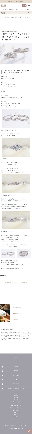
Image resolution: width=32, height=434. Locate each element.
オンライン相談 (16, 401)
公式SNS (16, 414)
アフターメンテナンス (16, 408)
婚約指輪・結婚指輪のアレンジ (16, 388)
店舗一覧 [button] (26, 9)
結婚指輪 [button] (11, 9)
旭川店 (16, 397)
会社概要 (16, 417)
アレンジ (26, 15)
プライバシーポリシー (22, 425)
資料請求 (7, 425)
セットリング (16, 375)
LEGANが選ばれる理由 (16, 405)
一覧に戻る (16, 282)
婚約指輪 (16, 366)
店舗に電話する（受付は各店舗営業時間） (16, 1)
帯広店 (16, 399)
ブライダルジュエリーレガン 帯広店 (16, 15)
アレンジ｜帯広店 (13, 31)
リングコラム (16, 412)
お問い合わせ (13, 425)
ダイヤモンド (16, 379)
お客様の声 (16, 410)
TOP (2, 15)
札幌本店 (16, 395)
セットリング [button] (18, 9)
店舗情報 (6, 15)
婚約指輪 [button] (5, 9)
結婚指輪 (16, 370)
